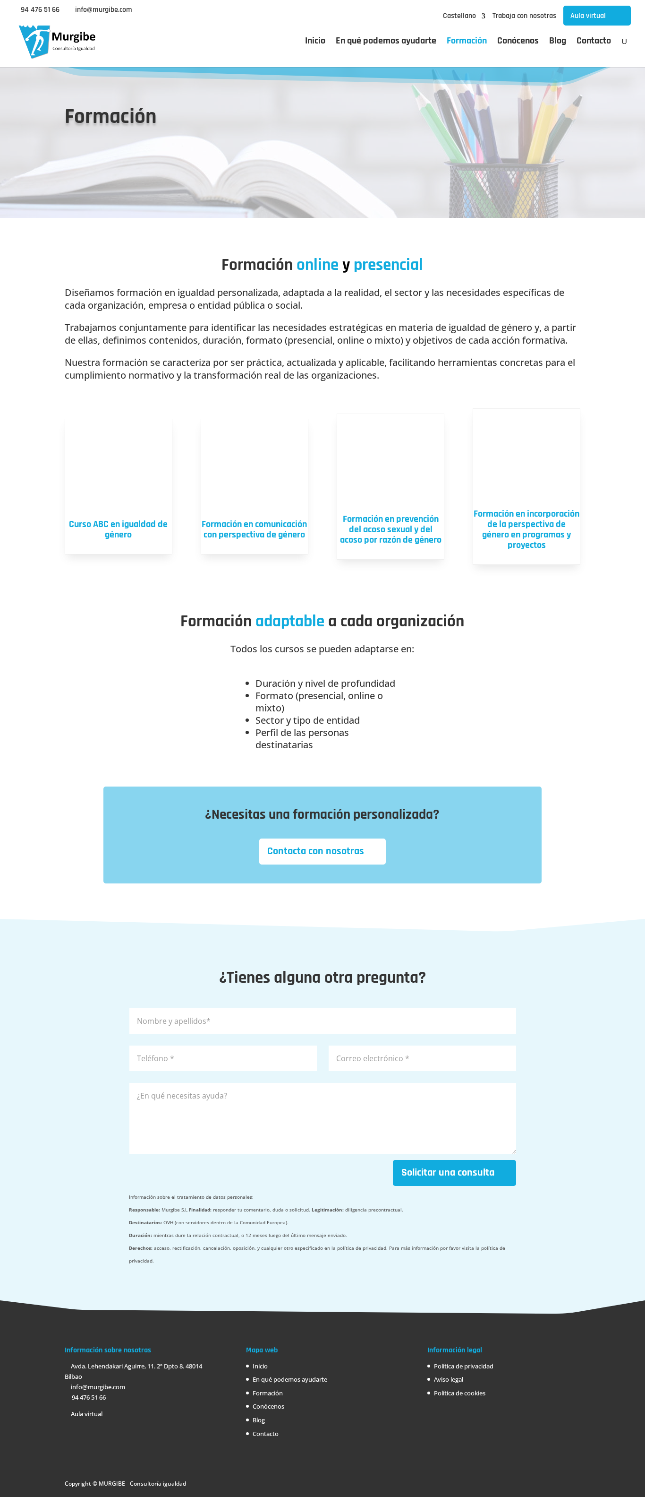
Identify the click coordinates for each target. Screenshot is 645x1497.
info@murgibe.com (97, 1387)
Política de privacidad (463, 1366)
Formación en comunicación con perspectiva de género (254, 529)
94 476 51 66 (40, 10)
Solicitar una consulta (447, 1172)
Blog (557, 42)
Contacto (594, 42)
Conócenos (518, 42)
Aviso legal (448, 1379)
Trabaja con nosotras (524, 16)
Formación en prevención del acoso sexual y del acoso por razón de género (390, 529)
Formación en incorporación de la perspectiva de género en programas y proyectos (526, 529)
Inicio (315, 42)
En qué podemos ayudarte (386, 42)
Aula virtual (588, 16)
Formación (467, 42)
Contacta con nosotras (315, 851)
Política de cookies (459, 1393)
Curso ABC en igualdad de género (118, 529)
